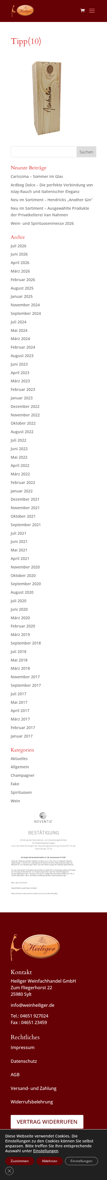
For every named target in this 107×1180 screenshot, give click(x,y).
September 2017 (26, 685)
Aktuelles (19, 758)
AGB (15, 1075)
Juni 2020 (19, 609)
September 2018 (26, 643)
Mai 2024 (19, 330)
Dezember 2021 (25, 499)
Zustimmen (20, 1161)
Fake (15, 783)
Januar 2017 (22, 736)
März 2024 (20, 338)
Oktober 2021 (23, 516)
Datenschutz (24, 1061)
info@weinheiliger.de (32, 1005)
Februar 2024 (23, 347)
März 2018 (20, 668)
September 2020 (26, 583)
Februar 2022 (23, 482)
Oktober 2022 (23, 423)
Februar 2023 (23, 389)
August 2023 (22, 355)
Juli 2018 (18, 651)
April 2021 (20, 558)
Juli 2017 (18, 693)
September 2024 (26, 313)
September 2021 (26, 524)
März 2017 (20, 719)
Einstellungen (45, 1150)
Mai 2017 (19, 702)
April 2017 (20, 710)
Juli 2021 (18, 533)
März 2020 (20, 617)
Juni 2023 (19, 364)
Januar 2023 (22, 397)
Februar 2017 (23, 727)
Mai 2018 (19, 660)
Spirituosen (21, 792)
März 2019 (20, 634)
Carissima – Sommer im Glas (37, 176)
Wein (15, 800)
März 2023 (20, 380)
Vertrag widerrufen (47, 1121)
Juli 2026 (18, 245)
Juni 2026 (19, 254)
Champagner (23, 775)
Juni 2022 (19, 448)
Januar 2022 (22, 491)
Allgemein (20, 766)
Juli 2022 (18, 440)
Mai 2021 (19, 550)
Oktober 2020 (23, 575)
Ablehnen (49, 1161)
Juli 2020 (18, 600)
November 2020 (25, 567)
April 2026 (20, 262)
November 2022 (25, 414)
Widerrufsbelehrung (32, 1102)
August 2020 (22, 592)
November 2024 (25, 304)
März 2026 (20, 271)
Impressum (23, 1047)
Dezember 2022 (25, 406)
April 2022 (20, 465)
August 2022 (22, 431)
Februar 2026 (23, 279)
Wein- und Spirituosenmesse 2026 (42, 223)
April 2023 (20, 372)
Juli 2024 (18, 321)
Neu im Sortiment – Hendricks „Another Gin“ (51, 199)
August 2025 (22, 288)
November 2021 (25, 507)
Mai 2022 (19, 457)
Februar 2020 (23, 626)
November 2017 (25, 676)
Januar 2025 (22, 296)
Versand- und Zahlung (34, 1088)
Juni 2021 (19, 541)
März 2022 (20, 474)
